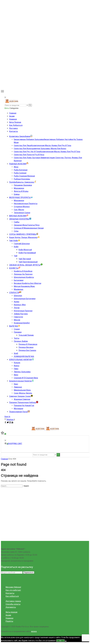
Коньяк (17, 363)
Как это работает (13, 590)
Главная (12, 113)
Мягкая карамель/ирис (24, 286)
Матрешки (18, 408)
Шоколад (18, 295)
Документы (11, 607)
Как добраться (15, 125)
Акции (12, 116)
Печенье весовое (26, 347)
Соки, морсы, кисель (23, 393)
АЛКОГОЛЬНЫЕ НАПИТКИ (20, 359)
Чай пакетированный (28, 262)
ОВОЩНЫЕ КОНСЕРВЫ (19, 219)
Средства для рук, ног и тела (47, 151)
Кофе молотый (25, 250)
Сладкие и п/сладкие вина (26, 378)
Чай (15, 256)
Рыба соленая (20, 173)
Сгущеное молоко (22, 206)
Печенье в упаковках (28, 344)
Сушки (17, 329)
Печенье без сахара (27, 350)
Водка (16, 366)
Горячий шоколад (22, 243)
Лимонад (18, 387)
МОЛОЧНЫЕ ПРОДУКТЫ (20, 197)
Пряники (17, 332)
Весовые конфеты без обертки (27, 283)
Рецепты (9, 621)
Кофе (16, 247)
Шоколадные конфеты (24, 277)
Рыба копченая (20, 170)
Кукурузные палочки (23, 311)
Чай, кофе (13, 240)
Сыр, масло (19, 209)
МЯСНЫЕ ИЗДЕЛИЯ (17, 216)
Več (62, 640)
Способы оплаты (13, 604)
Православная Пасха (18, 412)
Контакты (13, 131)
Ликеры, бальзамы (22, 372)
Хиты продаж (15, 122)
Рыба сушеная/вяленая (24, 176)
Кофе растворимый (27, 253)
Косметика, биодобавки (19, 136)
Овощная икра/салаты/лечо (26, 225)
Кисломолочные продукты (25, 203)
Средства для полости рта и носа (29, 154)
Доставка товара (13, 601)
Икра (16, 167)
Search (26, 486)
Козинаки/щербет (22, 323)
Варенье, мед (20, 305)
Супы (16, 231)
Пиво (16, 369)
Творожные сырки (22, 213)
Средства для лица (42, 145)
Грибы (16, 222)
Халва (16, 302)
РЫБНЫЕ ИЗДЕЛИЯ (17, 164)
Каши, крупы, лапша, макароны (23, 237)
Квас (16, 384)
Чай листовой (25, 259)
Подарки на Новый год (24, 405)
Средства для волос (40, 148)
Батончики (18, 280)
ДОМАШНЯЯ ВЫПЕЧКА (24, 356)
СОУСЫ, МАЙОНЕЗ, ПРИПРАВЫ (22, 234)
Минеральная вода (22, 390)
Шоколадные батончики (24, 298)
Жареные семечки (22, 399)
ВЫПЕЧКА (13, 326)
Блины (17, 194)
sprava (34, 631)
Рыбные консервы (22, 179)
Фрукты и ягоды (21, 191)
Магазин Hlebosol (13, 587)
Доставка (13, 128)
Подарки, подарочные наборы (22, 402)
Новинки (13, 119)
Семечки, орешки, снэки (20, 396)
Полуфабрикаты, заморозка (21, 182)
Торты (16, 338)
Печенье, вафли (21, 341)
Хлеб (16, 353)
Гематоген (18, 317)
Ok (58, 640)
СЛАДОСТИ (14, 292)
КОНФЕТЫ (13, 268)
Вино (16, 375)
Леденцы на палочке (23, 274)
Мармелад (18, 289)
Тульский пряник (26, 335)
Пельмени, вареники (23, 185)
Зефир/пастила (21, 314)
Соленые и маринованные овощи (29, 228)
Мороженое (19, 188)
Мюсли (17, 320)
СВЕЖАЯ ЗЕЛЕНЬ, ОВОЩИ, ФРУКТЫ (24, 265)
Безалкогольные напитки (20, 381)
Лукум (16, 308)
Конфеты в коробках (23, 271)
